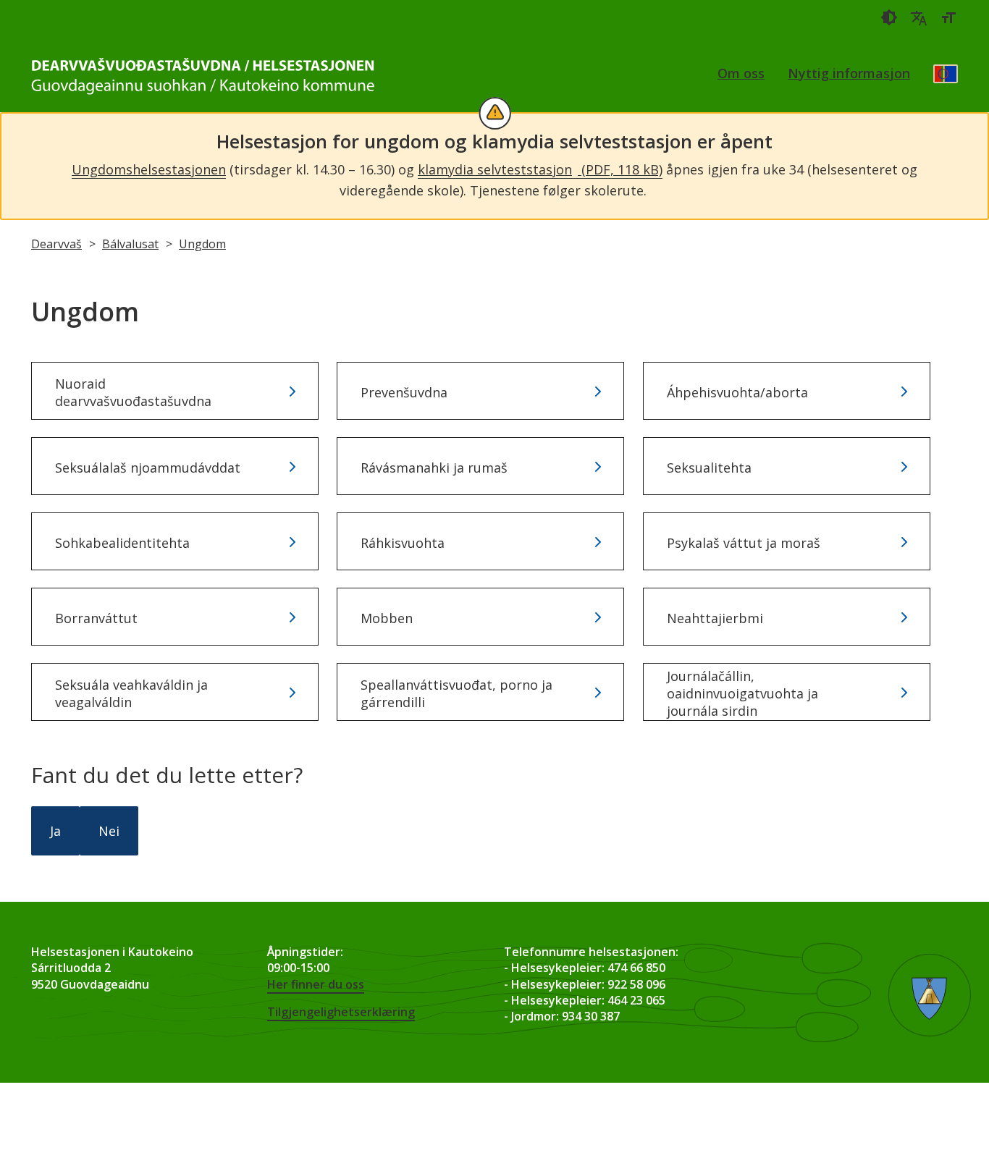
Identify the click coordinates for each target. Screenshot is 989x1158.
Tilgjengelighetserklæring (341, 1012)
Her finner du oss (315, 984)
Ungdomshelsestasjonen (149, 169)
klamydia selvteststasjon (540, 169)
